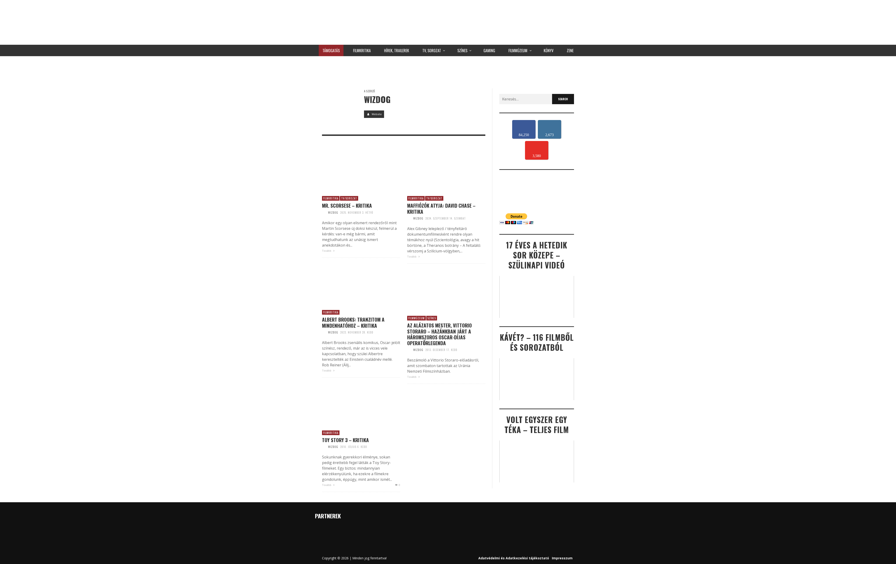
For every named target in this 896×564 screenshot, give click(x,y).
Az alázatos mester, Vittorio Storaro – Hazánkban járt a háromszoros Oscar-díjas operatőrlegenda (439, 334)
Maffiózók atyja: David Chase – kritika (441, 208)
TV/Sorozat (349, 198)
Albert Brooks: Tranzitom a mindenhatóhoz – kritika (353, 322)
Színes (431, 318)
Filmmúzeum (416, 318)
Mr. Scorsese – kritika (347, 205)
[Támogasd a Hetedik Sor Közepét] (448, 71)
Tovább (327, 250)
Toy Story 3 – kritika (345, 440)
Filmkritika (330, 198)
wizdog (333, 212)
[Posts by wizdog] (339, 105)
